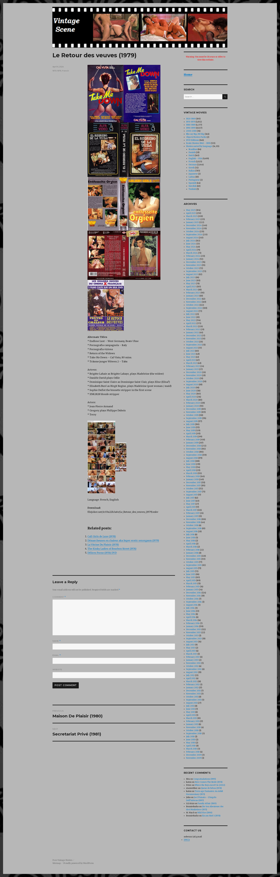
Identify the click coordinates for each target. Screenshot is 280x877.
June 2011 (190, 709)
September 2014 (194, 602)
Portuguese (194, 180)
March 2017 (191, 510)
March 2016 (191, 547)
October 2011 (192, 697)
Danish (192, 152)
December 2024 (194, 225)
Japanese (193, 174)
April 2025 (191, 213)
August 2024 (192, 237)
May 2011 (190, 712)
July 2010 (190, 736)
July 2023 (190, 277)
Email (56, 655)
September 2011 (193, 700)
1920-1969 (190, 118)
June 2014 (190, 611)
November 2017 (193, 485)
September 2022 (194, 308)
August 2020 (192, 384)
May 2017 (190, 504)
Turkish (192, 189)
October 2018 (192, 452)
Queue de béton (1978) (211, 788)
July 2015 (190, 571)
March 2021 (191, 363)
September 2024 (194, 234)
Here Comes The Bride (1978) (208, 782)
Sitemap (56, 863)
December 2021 (193, 335)
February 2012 (193, 684)
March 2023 (191, 289)
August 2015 (191, 568)
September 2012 (194, 669)
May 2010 (190, 742)
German (193, 164)
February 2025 (193, 219)
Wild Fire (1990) (204, 812)
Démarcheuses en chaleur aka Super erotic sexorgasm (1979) (123, 540)
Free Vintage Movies (62, 860)
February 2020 (193, 403)
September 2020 (194, 381)
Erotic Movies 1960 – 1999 (198, 143)
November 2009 (193, 758)
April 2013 (191, 651)
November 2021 (193, 338)
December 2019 (193, 409)
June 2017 (190, 501)
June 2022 (191, 317)
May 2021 (190, 357)
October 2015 (192, 562)
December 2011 (193, 690)
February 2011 (192, 721)
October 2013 (192, 635)
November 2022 (193, 302)
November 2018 (193, 449)
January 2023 (192, 296)
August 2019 (191, 421)
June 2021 (190, 354)
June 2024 (191, 244)
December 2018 (193, 446)
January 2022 (192, 332)
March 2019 (191, 436)
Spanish (192, 183)
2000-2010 (191, 131)
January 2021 (192, 369)
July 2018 (190, 461)
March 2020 (192, 400)
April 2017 (190, 507)
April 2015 (190, 580)
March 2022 (191, 326)
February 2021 (193, 366)
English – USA (195, 158)
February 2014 (193, 623)
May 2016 (190, 540)
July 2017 (190, 498)
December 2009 (194, 755)
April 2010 (191, 746)
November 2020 (193, 375)
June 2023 (191, 280)
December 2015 (193, 556)
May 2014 (190, 614)
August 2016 (191, 531)
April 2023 (191, 286)
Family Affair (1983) (207, 803)
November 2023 (193, 265)
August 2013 (192, 641)
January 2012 (192, 687)
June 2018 (190, 464)
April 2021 (191, 360)
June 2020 (191, 390)
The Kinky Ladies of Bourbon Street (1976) (112, 548)
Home (188, 74)
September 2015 (194, 565)
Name (56, 641)
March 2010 (191, 749)
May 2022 (191, 320)
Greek (191, 167)
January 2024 (192, 259)
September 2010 (194, 733)
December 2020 (194, 372)
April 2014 (191, 617)
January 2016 (192, 553)
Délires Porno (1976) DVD (102, 552)
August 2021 (192, 348)
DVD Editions (192, 140)
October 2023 (192, 268)
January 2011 (192, 724)
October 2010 (192, 730)
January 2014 (192, 626)
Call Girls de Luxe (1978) (102, 536)
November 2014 (193, 596)
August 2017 (191, 495)
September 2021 (194, 345)
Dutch (191, 155)
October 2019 (192, 415)
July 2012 (190, 675)
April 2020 (191, 397)
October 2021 (192, 341)
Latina (192, 177)
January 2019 (192, 442)
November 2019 (193, 412)
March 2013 (191, 654)
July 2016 (190, 534)
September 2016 (194, 528)
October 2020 (192, 378)
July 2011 (190, 706)
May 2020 (191, 394)
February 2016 (193, 550)
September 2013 (194, 638)
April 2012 (191, 678)
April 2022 (191, 323)
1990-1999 (190, 128)
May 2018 (190, 467)
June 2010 (190, 739)
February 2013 (193, 657)
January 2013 (192, 660)
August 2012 (192, 672)
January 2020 (192, 406)
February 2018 (193, 476)
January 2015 (192, 589)
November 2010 (193, 727)
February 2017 (192, 513)
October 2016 (192, 525)
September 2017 (193, 491)
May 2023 (191, 283)
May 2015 (190, 577)
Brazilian (193, 149)
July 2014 (190, 608)
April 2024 (191, 250)
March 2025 (191, 216)
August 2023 (192, 274)
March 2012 (191, 681)
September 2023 (194, 271)
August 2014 (192, 605)
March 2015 (191, 583)
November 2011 (193, 693)
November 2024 (193, 228)
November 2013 (193, 632)
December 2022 (193, 299)
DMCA (187, 840)
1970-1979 (56, 71)
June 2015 (190, 574)
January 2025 (192, 222)
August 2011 (191, 703)
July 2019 (190, 424)
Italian (192, 171)
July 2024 (190, 240)
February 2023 (193, 293)
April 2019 (190, 433)
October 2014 (192, 599)
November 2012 (193, 663)
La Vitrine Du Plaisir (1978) (103, 544)
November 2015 (193, 559)
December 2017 (193, 482)
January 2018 (192, 479)
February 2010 (193, 752)
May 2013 (190, 648)
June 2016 (190, 537)
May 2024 (191, 247)
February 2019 (193, 439)
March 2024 (192, 253)
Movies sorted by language (199, 146)
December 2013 (193, 629)
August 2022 (192, 311)
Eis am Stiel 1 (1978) (211, 815)
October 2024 (192, 231)
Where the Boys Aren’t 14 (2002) (210, 785)
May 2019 (190, 430)
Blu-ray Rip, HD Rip (195, 134)
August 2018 (192, 458)
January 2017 (192, 516)
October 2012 (192, 666)
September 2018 (194, 455)
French (65, 71)
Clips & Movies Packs (196, 137)
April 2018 (191, 470)
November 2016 (193, 522)
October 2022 (192, 305)
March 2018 (191, 473)
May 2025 (190, 210)
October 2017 (192, 488)
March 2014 (191, 620)
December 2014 (193, 592)
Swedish (193, 186)
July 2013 (190, 645)
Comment (59, 597)
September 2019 (194, 418)
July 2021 (190, 351)
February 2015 (193, 586)
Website (57, 669)
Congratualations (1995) (204, 779)
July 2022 (190, 314)
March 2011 (191, 718)
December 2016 (193, 519)
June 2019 (190, 427)
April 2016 (190, 543)
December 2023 (193, 262)
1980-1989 (190, 125)
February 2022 (193, 329)
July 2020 (190, 387)
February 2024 (193, 256)
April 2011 (190, 715)
